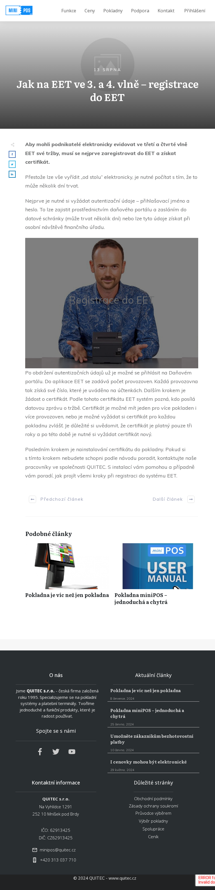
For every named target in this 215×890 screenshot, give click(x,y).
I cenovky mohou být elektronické (154, 766)
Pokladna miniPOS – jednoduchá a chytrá (156, 577)
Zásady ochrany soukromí (153, 806)
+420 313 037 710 (58, 860)
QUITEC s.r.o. (41, 691)
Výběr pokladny (153, 821)
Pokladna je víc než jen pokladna (67, 577)
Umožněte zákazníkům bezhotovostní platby (154, 743)
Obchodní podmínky (153, 798)
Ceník (153, 836)
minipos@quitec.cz (58, 849)
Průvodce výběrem (153, 813)
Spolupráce (153, 829)
